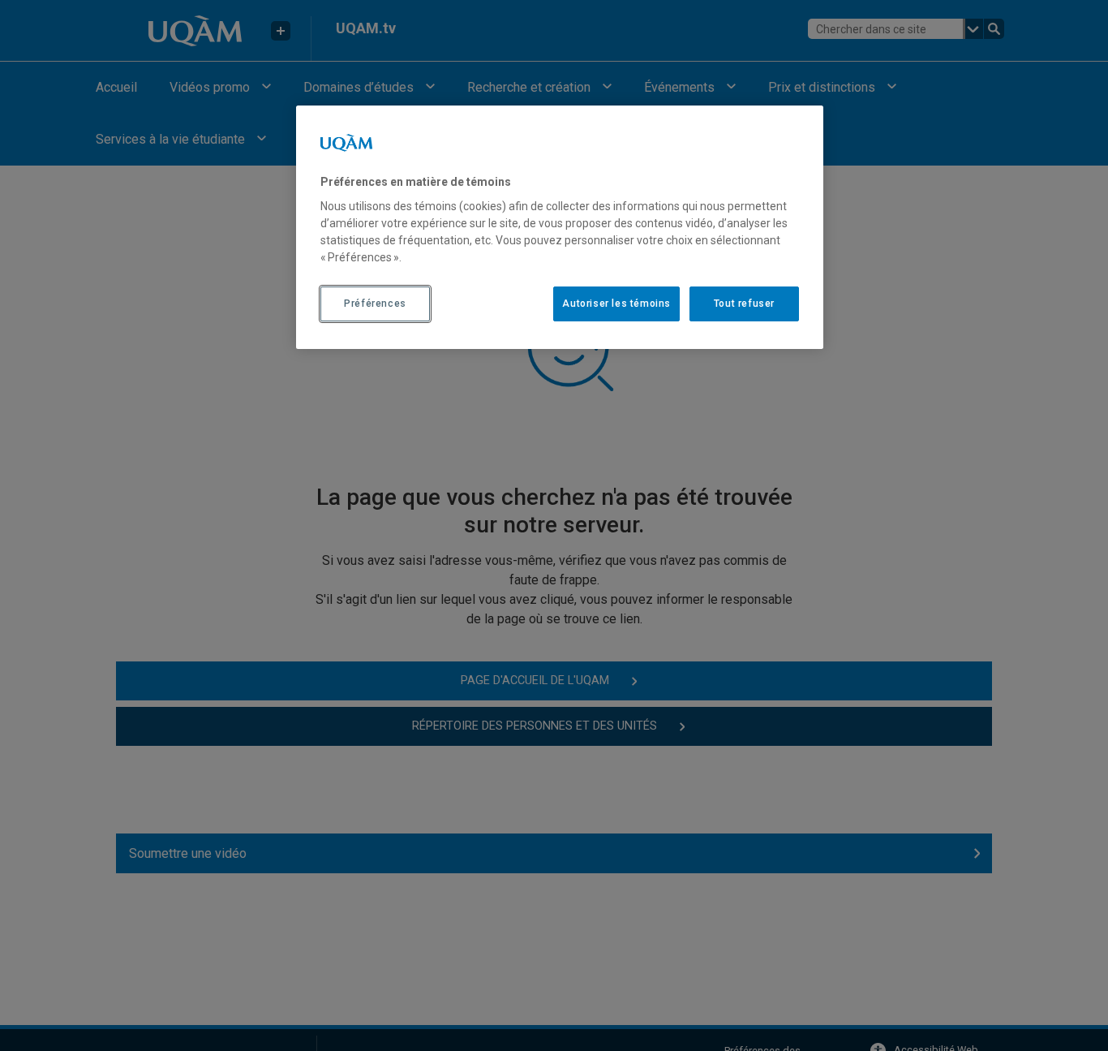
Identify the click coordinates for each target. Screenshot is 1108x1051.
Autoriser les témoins (616, 303)
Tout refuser (744, 303)
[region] (559, 227)
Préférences (375, 303)
